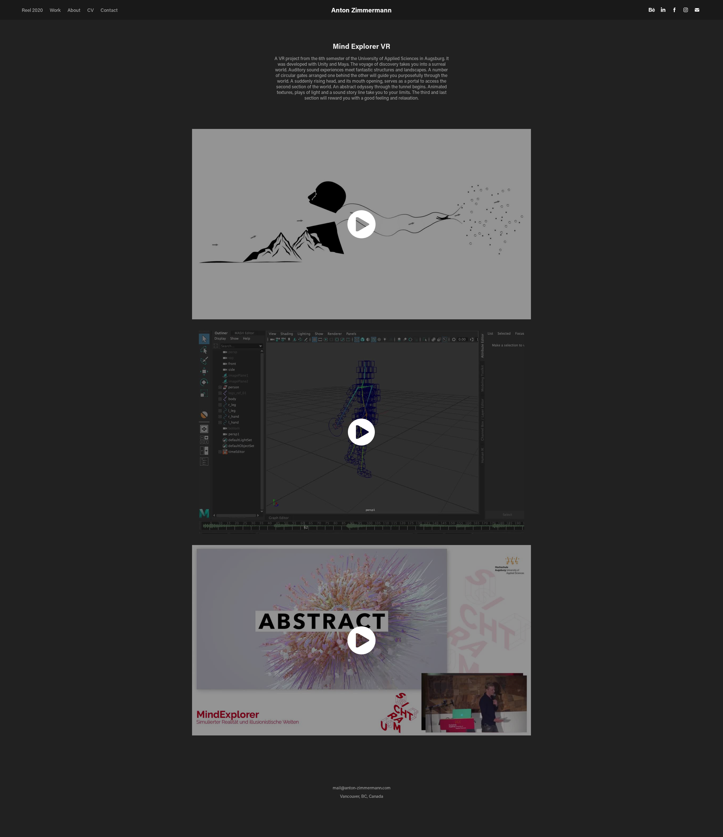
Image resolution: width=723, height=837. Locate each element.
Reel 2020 (32, 10)
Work (55, 10)
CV (90, 10)
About (73, 10)
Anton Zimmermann (361, 10)
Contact (109, 10)
